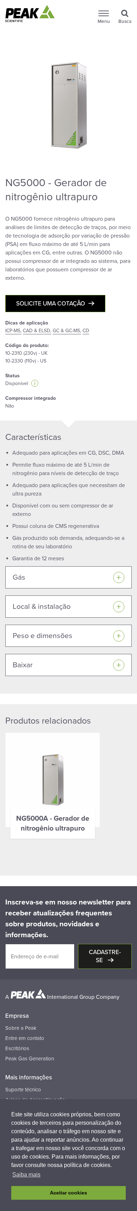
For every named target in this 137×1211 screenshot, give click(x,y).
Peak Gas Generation (29, 1058)
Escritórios (17, 1048)
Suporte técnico (23, 1089)
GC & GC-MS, (67, 331)
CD (86, 331)
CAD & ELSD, (37, 331)
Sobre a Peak (21, 1028)
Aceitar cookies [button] (68, 1193)
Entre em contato (24, 1038)
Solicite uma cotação (50, 303)
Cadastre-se (105, 956)
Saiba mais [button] (26, 1175)
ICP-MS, (13, 331)
